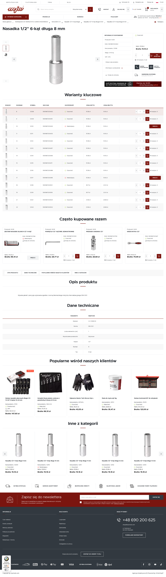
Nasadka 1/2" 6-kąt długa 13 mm (145, 461)
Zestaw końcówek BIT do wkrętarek (146, 398)
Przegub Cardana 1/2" (94, 231)
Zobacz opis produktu (112, 62)
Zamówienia (62, 527)
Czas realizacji (6, 519)
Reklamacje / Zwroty (9, 540)
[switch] (6, 570)
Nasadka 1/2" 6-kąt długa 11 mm (80, 461)
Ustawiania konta (64, 532)
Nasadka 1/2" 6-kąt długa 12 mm (112, 461)
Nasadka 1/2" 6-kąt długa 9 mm (15, 461)
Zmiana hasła (63, 536)
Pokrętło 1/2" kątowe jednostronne (59, 231)
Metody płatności (8, 527)
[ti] (147, 573)
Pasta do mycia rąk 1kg (109, 398)
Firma (50, 2)
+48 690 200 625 (139, 520)
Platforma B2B (31, 2)
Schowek (61, 540)
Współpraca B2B (12, 2)
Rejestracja (62, 523)
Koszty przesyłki (7, 523)
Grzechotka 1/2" (133, 231)
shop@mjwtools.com (129, 524)
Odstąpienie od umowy (65, 544)
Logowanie (62, 519)
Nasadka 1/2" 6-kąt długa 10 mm (48, 461)
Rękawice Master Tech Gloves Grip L (81, 398)
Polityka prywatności (9, 532)
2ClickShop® (159, 573)
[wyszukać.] (90, 9)
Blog (69, 2)
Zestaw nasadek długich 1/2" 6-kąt (18, 231)
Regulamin (5, 536)
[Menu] (10, 556)
